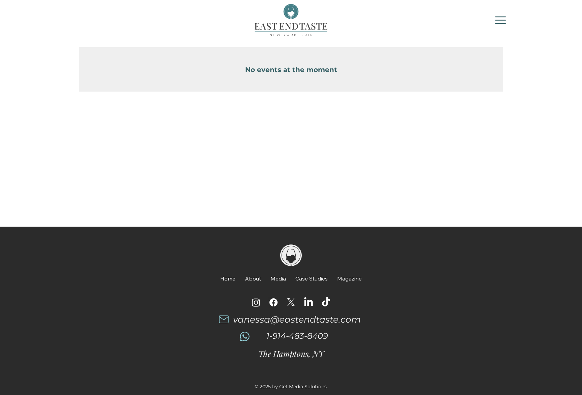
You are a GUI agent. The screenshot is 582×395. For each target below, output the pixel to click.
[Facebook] (273, 302)
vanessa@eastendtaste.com (297, 319)
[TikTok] (326, 302)
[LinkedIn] (308, 302)
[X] (291, 302)
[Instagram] (256, 302)
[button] (501, 20)
